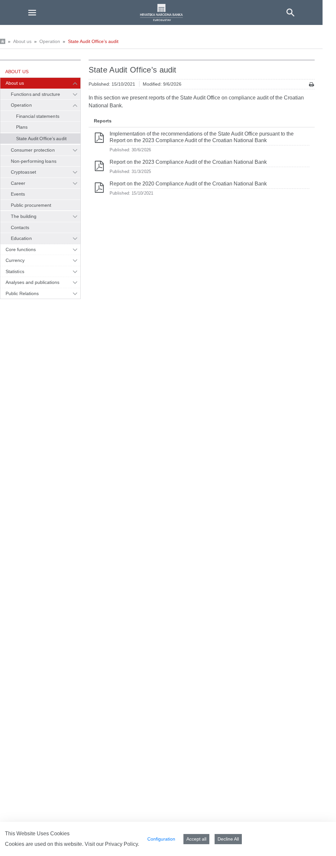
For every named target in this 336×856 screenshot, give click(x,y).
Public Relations (22, 293)
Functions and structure (35, 94)
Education (21, 238)
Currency (15, 260)
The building (23, 216)
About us (22, 41)
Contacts (20, 227)
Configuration (161, 839)
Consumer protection (33, 150)
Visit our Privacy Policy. (112, 844)
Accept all (196, 839)
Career (18, 183)
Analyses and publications (32, 282)
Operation (49, 41)
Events (18, 194)
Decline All (228, 839)
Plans (22, 127)
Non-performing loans (33, 161)
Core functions (21, 249)
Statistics (15, 271)
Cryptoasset (23, 172)
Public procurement (31, 205)
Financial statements (37, 116)
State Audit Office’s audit (93, 41)
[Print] (311, 84)
